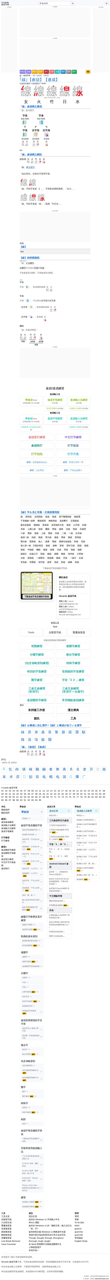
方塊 (68, 72)
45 (62, 794)
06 (21, 791)
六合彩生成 (6, 1222)
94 (36, 800)
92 (29, 800)
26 (96, 791)
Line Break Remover (10, 1241)
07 (25, 791)
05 (17, 791)
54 (96, 794)
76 (74, 797)
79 (85, 797)
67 (40, 797)
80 (89, 797)
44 (59, 794)
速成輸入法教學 (84, 811)
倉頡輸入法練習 (8, 825)
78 (81, 797)
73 (62, 797)
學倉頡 (34, 72)
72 (59, 797)
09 (32, 791)
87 (10, 800)
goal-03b (79, 1235)
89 (17, 800)
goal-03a (79, 1232)
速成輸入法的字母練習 (85, 869)
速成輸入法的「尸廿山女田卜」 (86, 858)
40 (44, 794)
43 (55, 794)
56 (104, 794)
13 (47, 791)
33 (17, 794)
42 (51, 794)
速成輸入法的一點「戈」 (86, 875)
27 (100, 791)
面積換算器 (6, 1232)
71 (55, 797)
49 (77, 794)
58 (6, 797)
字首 (36, 268)
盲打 (46, 72)
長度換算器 (6, 1229)
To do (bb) (79, 1222)
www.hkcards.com (102, 1279)
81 (93, 797)
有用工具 (55, 623)
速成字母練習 (7, 831)
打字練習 (5, 841)
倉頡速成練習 (7, 822)
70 (51, 797)
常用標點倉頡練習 (59, 905)
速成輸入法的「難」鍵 (85, 863)
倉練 (40, 72)
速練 (28, 72)
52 (89, 794)
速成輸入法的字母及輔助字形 (86, 825)
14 (51, 791)
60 (14, 797)
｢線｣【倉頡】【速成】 (40, 79)
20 (74, 791)
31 (10, 794)
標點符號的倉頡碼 (57, 901)
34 (21, 794)
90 (21, 800)
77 (77, 797)
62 (21, 797)
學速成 (22, 72)
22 (81, 791)
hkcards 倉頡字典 (9, 1262)
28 (104, 791)
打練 (52, 72)
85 (2, 800)
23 (85, 791)
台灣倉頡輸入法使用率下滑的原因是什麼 (59, 916)
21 (77, 791)
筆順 (77, 1219)
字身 (42, 268)
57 (2, 797)
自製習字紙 (6, 1219)
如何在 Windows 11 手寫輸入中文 (44, 1219)
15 (55, 791)
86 (6, 800)
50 (81, 794)
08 (29, 791)
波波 (57, 72)
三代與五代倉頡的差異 (58, 825)
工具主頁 (5, 1216)
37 (32, 794)
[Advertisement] (9, 40)
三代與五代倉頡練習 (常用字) (59, 831)
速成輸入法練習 (8, 828)
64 (29, 797)
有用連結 (79, 1238)
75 (70, 797)
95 (40, 800)
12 (44, 791)
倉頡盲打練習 (7, 859)
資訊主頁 (33, 1216)
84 (104, 797)
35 (25, 794)
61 (17, 797)
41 (47, 794)
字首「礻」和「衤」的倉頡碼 (59, 850)
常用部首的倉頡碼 (56, 932)
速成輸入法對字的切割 (86, 831)
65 (32, 797)
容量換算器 (6, 1238)
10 (36, 791)
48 (74, 794)
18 (66, 791)
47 (70, 794)
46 (66, 794)
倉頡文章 (53, 811)
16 (59, 791)
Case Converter (8, 1244)
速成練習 (83, 879)
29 (2, 794)
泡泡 (63, 72)
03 (10, 791)
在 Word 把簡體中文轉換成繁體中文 (45, 1244)
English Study (81, 1241)
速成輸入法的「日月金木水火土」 (86, 837)
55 (100, 794)
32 (14, 794)
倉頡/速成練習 (55, 388)
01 (2, 791)
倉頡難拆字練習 (8, 850)
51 (85, 794)
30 (6, 794)
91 (25, 800)
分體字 (31, 167)
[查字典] (73, 3)
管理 (77, 1216)
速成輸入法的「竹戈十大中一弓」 (86, 844)
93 (32, 800)
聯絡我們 (5, 810)
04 (14, 791)
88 (14, 800)
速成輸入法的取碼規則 (86, 820)
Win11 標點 (34, 1222)
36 (29, 794)
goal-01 (78, 1229)
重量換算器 (6, 1225)
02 (6, 791)
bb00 (77, 1225)
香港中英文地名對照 (38, 1235)
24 (89, 791)
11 (40, 791)
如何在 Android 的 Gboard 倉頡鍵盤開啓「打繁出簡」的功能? (59, 881)
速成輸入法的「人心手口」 (86, 851)
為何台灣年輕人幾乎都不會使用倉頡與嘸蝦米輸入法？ (59, 924)
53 (93, 794)
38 (36, 794)
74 (66, 797)
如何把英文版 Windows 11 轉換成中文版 (47, 1232)
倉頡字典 (26, 75)
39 (40, 794)
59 (10, 797)
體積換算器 (6, 1235)
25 (92, 791)
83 (100, 797)
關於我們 (5, 813)
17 (62, 791)
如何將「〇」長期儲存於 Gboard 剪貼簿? (58, 873)
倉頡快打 (5, 868)
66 (36, 797)
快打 (74, 72)
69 (47, 797)
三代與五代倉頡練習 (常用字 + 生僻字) (59, 838)
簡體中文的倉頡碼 (56, 936)
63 (25, 797)
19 (70, 791)
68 (44, 797)
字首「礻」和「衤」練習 (58, 857)
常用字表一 (34, 1250)
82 (96, 797)
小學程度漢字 (35, 1247)
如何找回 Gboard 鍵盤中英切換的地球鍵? (59, 889)
